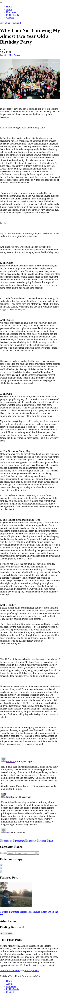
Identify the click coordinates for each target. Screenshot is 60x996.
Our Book (11, 12)
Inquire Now (6, 933)
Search (3, 853)
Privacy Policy (31, 970)
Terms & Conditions (10, 970)
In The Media (12, 15)
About (9, 9)
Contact (10, 17)
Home (9, 6)
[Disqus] (30, 794)
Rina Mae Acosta (12, 55)
